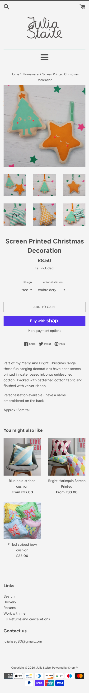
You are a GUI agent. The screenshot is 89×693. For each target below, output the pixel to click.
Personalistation (52, 282)
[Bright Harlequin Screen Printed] (67, 457)
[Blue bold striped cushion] (22, 457)
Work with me (14, 613)
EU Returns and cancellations (27, 619)
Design (27, 282)
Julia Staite (43, 667)
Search (9, 596)
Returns (10, 608)
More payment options (44, 331)
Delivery (10, 602)
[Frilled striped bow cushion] (22, 521)
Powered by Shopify (65, 667)
